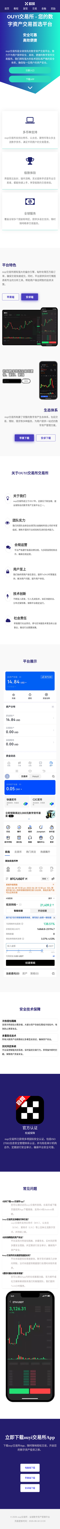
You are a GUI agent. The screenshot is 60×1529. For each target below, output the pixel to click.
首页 (7, 8)
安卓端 (29, 297)
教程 (16, 8)
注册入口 (30, 70)
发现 (25, 8)
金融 (44, 8)
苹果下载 (24, 438)
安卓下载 (46, 438)
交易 (34, 8)
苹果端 (10, 297)
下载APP (30, 79)
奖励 (53, 8)
